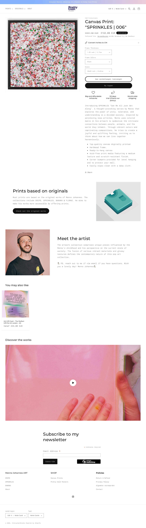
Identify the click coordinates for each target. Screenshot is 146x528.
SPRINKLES (9, 482)
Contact (99, 489)
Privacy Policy (102, 482)
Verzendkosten (102, 36)
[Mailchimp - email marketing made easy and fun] (89, 463)
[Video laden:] (73, 383)
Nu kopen (108, 85)
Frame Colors (90, 57)
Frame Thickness (92, 48)
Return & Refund (103, 478)
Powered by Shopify (33, 523)
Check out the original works (31, 211)
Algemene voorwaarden (105, 485)
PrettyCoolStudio (18, 523)
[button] (9, 8)
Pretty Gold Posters (59, 482)
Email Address (51, 451)
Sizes (87, 67)
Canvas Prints (57, 478)
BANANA (8, 485)
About (7, 489)
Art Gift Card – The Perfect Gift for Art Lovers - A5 (14, 322)
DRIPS (7, 478)
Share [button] (90, 172)
